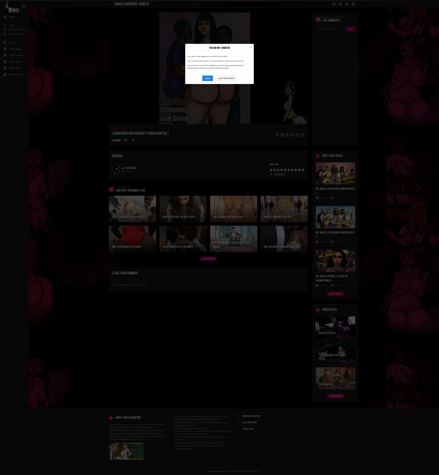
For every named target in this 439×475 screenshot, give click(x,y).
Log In (207, 78)
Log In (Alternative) (226, 78)
